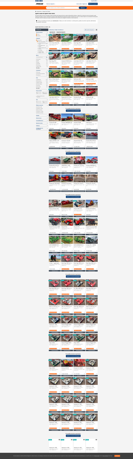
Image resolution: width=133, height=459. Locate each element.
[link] (55, 38)
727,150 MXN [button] (76, 373)
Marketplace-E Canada (79, 86)
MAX (43, 92)
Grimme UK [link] (67, 216)
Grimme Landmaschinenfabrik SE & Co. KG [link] (80, 148)
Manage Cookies (96, 455)
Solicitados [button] (76, 103)
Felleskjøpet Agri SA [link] (55, 234)
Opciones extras (39, 123)
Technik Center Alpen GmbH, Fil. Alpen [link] (92, 216)
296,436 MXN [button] (64, 250)
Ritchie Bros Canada (67, 68)
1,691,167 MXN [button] (77, 232)
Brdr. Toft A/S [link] (79, 375)
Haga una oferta (52, 48)
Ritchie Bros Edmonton (91, 68)
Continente (38, 70)
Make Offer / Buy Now (78, 83)
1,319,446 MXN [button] (65, 189)
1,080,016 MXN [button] (89, 146)
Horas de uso (38, 118)
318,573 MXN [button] (52, 269)
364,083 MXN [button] (89, 250)
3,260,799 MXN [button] (65, 373)
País (37, 77)
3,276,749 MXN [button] (89, 232)
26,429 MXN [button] (76, 189)
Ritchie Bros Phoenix (67, 50)
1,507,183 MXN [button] (77, 171)
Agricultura (39, 11)
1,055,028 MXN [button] (52, 189)
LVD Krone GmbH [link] (55, 252)
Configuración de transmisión (39, 129)
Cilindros (38, 125)
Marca (37, 55)
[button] (41, 30)
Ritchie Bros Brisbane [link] (79, 216)
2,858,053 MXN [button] (65, 232)
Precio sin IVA (39, 90)
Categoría (38, 38)
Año (37, 99)
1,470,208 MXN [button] (89, 85)
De (36, 101)
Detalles (37, 115)
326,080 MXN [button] (52, 146)
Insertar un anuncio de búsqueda (73, 110)
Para (43, 101)
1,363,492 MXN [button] (52, 232)
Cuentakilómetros (39, 120)
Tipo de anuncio (39, 32)
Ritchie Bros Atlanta (55, 68)
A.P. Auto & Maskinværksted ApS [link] (55, 191)
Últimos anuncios (39, 105)
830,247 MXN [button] (64, 214)
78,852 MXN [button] (64, 171)
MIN (36, 92)
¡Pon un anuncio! (93, 3)
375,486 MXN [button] (76, 146)
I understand (117, 455)
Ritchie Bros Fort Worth (91, 50)
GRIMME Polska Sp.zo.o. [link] (67, 375)
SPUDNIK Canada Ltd (79, 104)
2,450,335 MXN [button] (77, 85)
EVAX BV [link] (67, 148)
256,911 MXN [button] (52, 250)
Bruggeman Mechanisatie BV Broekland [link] (92, 130)
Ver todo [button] (38, 67)
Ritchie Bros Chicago (55, 50)
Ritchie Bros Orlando (79, 50)
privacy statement (105, 455)
